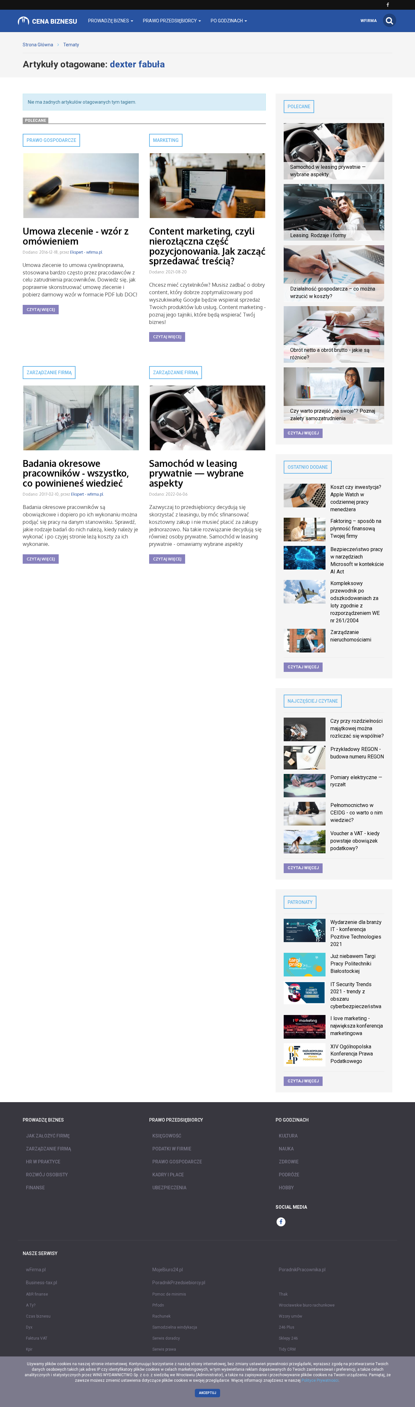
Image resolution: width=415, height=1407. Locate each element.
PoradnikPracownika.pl (302, 1269)
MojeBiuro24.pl (167, 1269)
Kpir (29, 1349)
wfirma (369, 20)
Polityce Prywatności (320, 1380)
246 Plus (286, 1327)
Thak (283, 1294)
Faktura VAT (36, 1338)
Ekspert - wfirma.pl (86, 252)
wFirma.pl (36, 1269)
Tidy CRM (287, 1349)
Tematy (71, 44)
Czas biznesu (38, 1316)
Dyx (29, 1327)
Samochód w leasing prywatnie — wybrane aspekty (196, 473)
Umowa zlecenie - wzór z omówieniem (76, 236)
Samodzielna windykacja (174, 1327)
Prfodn (158, 1305)
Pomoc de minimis (169, 1294)
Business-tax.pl (41, 1282)
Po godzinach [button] (227, 20)
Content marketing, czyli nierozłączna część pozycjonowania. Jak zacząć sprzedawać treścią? (207, 246)
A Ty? (30, 1305)
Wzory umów (290, 1316)
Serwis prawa (164, 1349)
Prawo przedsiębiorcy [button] (170, 20)
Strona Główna (38, 44)
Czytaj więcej (41, 309)
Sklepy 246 (288, 1338)
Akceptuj (207, 1393)
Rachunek (161, 1316)
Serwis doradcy (166, 1338)
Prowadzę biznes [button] (109, 20)
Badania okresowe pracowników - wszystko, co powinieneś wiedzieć (76, 473)
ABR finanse (37, 1294)
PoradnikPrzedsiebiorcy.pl (178, 1282)
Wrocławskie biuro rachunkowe (307, 1305)
